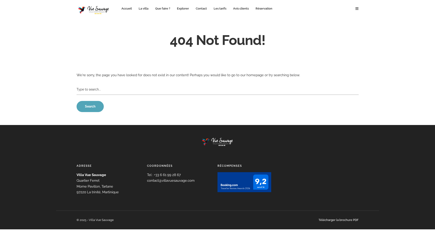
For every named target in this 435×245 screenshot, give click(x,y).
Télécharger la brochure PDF (339, 220)
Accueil (126, 8)
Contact (201, 8)
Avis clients (241, 8)
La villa (143, 8)
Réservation (264, 8)
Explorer (183, 8)
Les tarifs (220, 8)
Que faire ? (162, 8)
